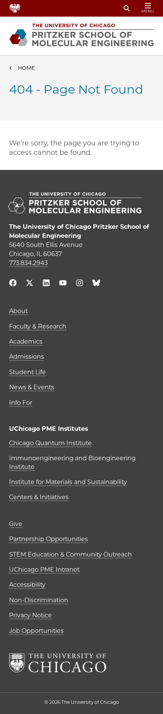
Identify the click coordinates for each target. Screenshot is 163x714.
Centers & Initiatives (39, 497)
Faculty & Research (37, 326)
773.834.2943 (28, 263)
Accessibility (27, 584)
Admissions (26, 356)
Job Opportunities (36, 630)
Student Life (27, 372)
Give (15, 523)
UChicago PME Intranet (44, 569)
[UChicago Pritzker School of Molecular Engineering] (81, 203)
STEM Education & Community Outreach (70, 554)
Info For (20, 402)
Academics (25, 341)
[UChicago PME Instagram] (79, 283)
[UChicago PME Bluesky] (96, 284)
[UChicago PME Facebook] (13, 283)
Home (26, 68)
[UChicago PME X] (29, 283)
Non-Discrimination (38, 600)
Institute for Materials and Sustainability (68, 482)
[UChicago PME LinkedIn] (46, 283)
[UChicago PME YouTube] (63, 283)
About (18, 311)
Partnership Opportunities (48, 539)
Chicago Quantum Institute (50, 443)
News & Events (31, 387)
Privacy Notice (30, 615)
